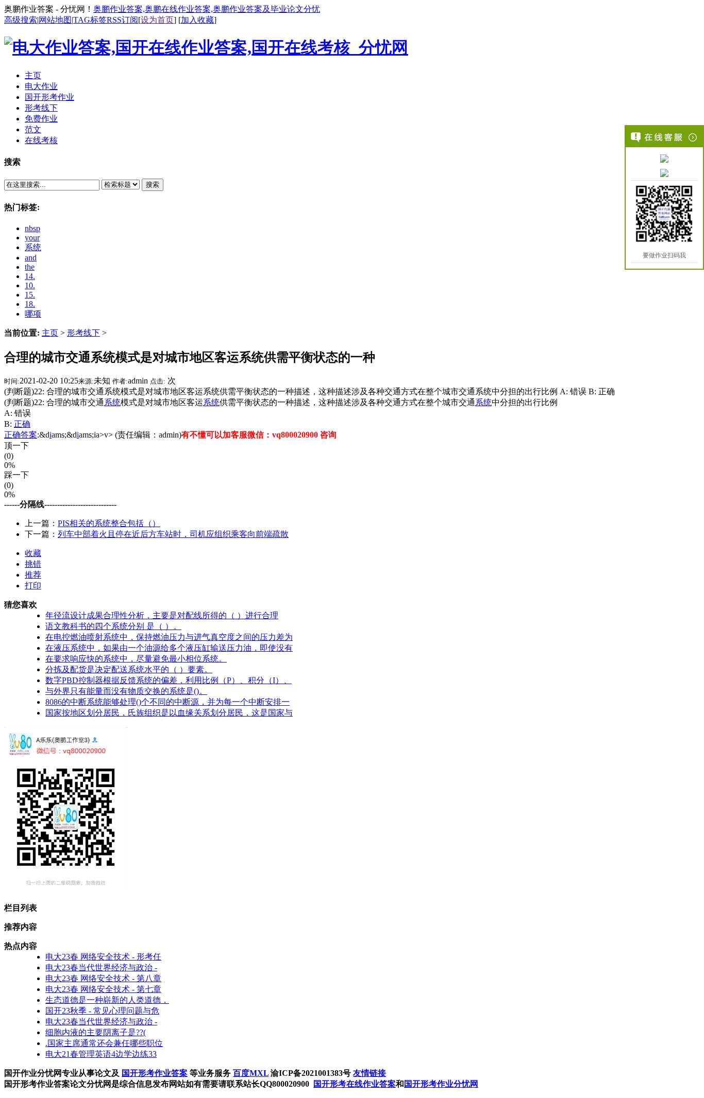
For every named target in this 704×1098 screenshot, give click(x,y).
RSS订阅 (122, 19)
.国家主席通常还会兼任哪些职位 (104, 1043)
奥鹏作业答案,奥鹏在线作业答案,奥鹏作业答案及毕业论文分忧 (206, 9)
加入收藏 (197, 19)
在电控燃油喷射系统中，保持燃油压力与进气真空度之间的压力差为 (169, 637)
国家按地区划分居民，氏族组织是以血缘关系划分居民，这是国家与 (169, 712)
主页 (50, 332)
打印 (33, 585)
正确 (22, 424)
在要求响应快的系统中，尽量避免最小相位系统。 (136, 658)
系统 (33, 247)
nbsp (32, 228)
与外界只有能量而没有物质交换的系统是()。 (126, 691)
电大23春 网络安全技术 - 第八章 (103, 978)
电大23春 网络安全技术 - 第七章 (103, 989)
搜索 (152, 184)
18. (30, 304)
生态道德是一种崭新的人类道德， (107, 1000)
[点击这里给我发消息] (664, 158)
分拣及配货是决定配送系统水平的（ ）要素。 (128, 669)
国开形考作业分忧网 (441, 1083)
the (30, 267)
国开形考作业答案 (155, 1073)
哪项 (33, 313)
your (32, 237)
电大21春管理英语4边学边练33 (101, 1054)
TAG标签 (90, 19)
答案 (29, 434)
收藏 (33, 553)
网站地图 (55, 19)
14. (30, 276)
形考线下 (83, 332)
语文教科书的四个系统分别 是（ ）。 (113, 626)
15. (30, 294)
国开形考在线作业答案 (354, 1083)
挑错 (33, 564)
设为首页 (157, 19)
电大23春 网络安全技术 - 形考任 (103, 956)
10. (30, 285)
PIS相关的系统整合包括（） (109, 523)
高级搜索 (20, 19)
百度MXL (251, 1073)
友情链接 (369, 1073)
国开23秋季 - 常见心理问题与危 (102, 1010)
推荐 (33, 574)
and (31, 257)
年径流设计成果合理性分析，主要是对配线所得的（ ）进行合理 (161, 615)
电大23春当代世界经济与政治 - (101, 967)
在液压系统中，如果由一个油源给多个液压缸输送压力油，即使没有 (169, 647)
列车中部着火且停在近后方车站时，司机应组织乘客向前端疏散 (173, 534)
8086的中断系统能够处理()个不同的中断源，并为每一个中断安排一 (167, 702)
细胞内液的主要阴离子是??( (95, 1032)
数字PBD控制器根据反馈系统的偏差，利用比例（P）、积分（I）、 (168, 680)
